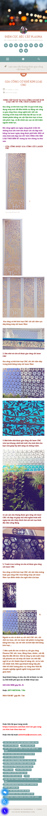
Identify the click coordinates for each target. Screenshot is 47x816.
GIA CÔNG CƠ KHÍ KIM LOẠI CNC (23, 83)
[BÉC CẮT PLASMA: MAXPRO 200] (26, 45)
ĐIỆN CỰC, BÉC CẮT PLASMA (23, 36)
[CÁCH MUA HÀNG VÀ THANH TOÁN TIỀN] (26, 50)
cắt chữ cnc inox (11, 745)
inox (27, 776)
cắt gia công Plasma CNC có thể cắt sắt (20, 760)
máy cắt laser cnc (11, 787)
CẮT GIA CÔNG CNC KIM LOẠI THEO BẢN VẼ (19, 754)
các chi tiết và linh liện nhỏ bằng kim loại (21, 742)
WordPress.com (28, 812)
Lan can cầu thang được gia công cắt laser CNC (21, 780)
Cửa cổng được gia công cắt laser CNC (19, 763)
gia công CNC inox (24, 769)
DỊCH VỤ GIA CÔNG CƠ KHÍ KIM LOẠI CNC (18, 766)
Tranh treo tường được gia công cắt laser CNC (21, 798)
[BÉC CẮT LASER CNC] (31, 45)
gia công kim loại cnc (12, 776)
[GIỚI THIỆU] (41, 45)
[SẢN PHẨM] (11, 45)
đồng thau (8, 769)
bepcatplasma (11, 93)
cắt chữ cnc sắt (28, 745)
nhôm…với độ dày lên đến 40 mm (16, 791)
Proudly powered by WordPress (19, 809)
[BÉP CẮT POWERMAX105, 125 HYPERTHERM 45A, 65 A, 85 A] (21, 45)
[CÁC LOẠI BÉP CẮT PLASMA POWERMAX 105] (16, 45)
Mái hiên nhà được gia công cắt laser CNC (20, 784)
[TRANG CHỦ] (6, 45)
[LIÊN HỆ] (21, 50)
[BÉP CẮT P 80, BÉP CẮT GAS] (36, 45)
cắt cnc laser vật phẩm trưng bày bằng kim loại (21, 750)
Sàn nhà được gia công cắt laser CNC (19, 794)
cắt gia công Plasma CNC (14, 757)
